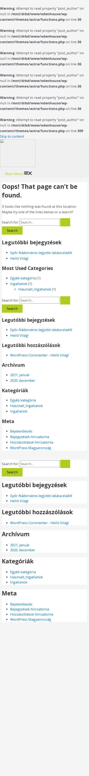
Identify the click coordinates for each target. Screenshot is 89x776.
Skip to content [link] (12, 136)
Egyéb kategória (23, 278)
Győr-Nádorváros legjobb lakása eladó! (41, 252)
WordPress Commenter (29, 355)
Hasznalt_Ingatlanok (34, 289)
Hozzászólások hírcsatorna (31, 442)
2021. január (20, 374)
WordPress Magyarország (30, 447)
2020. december (22, 380)
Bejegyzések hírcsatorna (29, 436)
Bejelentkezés (21, 431)
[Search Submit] (65, 222)
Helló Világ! (19, 258)
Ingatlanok (18, 283)
